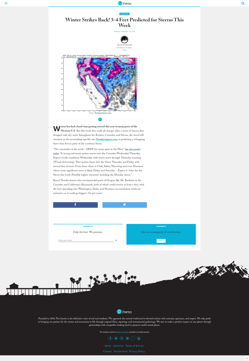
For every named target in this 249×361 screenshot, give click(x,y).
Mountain (124, 14)
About (108, 345)
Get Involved (120, 351)
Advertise (118, 345)
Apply (161, 241)
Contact (107, 351)
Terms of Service (135, 345)
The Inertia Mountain (124, 45)
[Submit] (115, 240)
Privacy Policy (137, 351)
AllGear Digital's (122, 332)
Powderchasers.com (103, 113)
